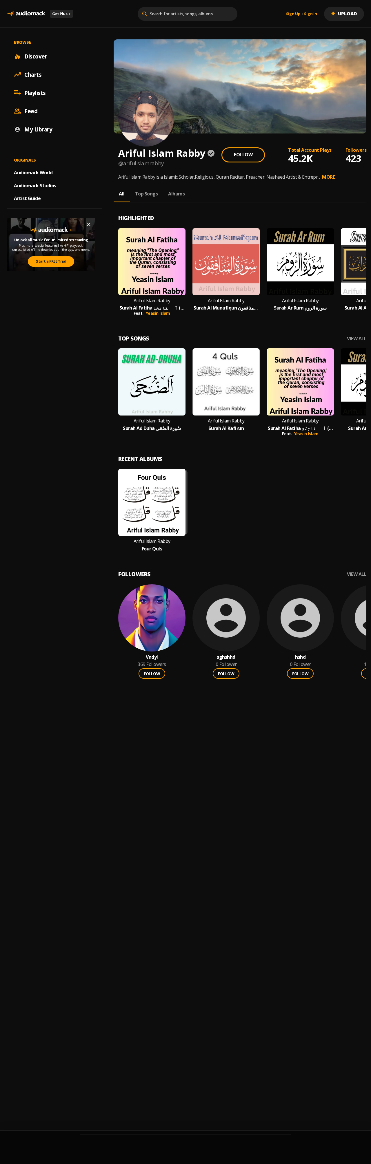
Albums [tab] (176, 194)
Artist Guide (27, 198)
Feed (30, 111)
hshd (300, 657)
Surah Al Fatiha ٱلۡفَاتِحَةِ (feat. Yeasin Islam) (151, 308)
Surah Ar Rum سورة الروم (300, 308)
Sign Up (293, 14)
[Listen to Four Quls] (152, 502)
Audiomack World (33, 172)
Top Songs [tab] (146, 194)
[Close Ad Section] (89, 224)
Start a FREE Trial (51, 261)
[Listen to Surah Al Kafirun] (226, 382)
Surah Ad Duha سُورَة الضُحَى (152, 428)
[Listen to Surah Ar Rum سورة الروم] (300, 261)
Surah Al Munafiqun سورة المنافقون (226, 308)
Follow (243, 154)
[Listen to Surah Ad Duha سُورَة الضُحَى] (152, 382)
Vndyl (152, 657)
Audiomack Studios (35, 185)
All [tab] (122, 194)
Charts (32, 74)
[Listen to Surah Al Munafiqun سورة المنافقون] (226, 261)
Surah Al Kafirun (226, 428)
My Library (38, 129)
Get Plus (61, 13)
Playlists (35, 92)
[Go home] (26, 14)
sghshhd (226, 657)
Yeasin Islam (158, 313)
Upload (347, 13)
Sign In (310, 14)
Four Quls (152, 549)
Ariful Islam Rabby (152, 301)
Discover (35, 56)
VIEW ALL (356, 339)
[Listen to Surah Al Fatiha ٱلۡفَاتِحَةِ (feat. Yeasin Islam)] (152, 261)
